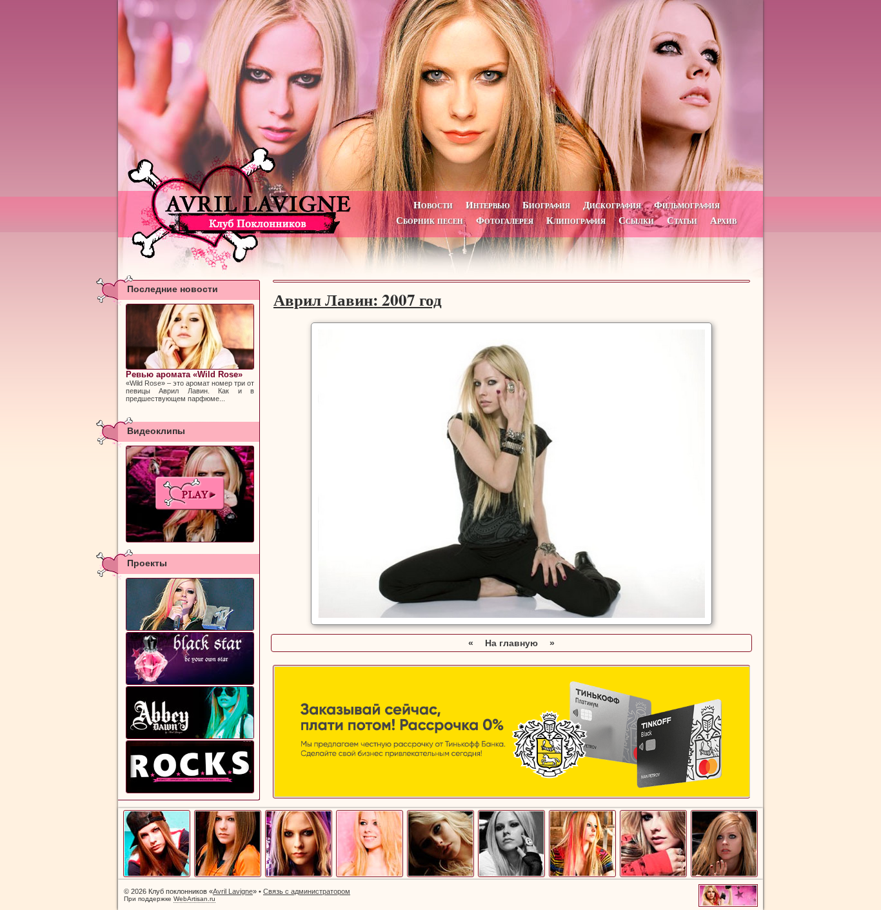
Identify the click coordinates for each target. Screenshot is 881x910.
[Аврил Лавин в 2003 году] (227, 874)
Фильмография (687, 204)
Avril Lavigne (233, 891)
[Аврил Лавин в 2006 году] (440, 874)
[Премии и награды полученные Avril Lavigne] (190, 604)
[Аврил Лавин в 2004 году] (298, 874)
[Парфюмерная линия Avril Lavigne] (190, 658)
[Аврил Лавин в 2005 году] (369, 874)
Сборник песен (429, 220)
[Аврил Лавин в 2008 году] (582, 874)
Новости (433, 204)
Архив (723, 220)
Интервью (488, 204)
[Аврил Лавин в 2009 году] (653, 874)
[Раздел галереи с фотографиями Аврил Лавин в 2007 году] (511, 622)
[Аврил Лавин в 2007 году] (511, 874)
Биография (546, 204)
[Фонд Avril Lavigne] (190, 766)
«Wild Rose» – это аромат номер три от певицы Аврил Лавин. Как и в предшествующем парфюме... (190, 386)
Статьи (682, 220)
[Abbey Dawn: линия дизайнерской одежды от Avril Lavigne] (190, 712)
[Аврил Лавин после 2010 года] (724, 874)
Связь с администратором (306, 891)
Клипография (576, 220)
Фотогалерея (504, 220)
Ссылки (636, 220)
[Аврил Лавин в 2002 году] (156, 874)
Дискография (612, 204)
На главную (511, 643)
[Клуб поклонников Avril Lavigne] (440, 95)
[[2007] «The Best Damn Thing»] (190, 494)
